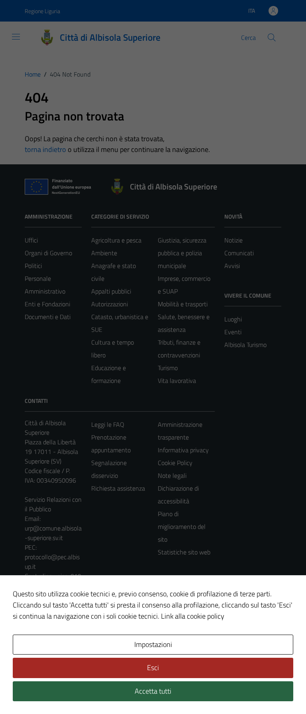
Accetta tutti (153, 691)
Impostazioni (153, 644)
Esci (153, 667)
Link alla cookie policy (192, 616)
